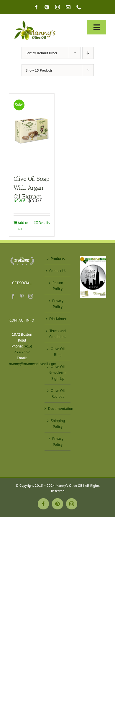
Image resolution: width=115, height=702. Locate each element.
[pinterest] (47, 7)
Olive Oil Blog (58, 351)
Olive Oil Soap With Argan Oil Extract (31, 187)
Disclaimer (57, 318)
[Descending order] (88, 53)
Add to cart (23, 225)
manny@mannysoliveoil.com (32, 363)
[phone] (78, 7)
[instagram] (57, 7)
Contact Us (57, 270)
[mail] (68, 7)
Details (44, 222)
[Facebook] (13, 296)
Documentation (58, 408)
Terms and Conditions (57, 333)
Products (58, 258)
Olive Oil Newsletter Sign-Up (58, 372)
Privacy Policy (57, 303)
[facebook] (36, 7)
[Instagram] (30, 296)
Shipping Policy (58, 423)
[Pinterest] (21, 296)
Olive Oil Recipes (58, 393)
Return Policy (57, 285)
